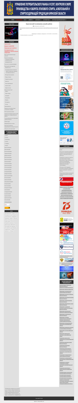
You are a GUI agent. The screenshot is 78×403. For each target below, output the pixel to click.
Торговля (13, 229)
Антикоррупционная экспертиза (11, 69)
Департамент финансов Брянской (66, 289)
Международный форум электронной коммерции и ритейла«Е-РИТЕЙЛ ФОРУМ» (66, 174)
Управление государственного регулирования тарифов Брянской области (66, 359)
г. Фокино (6, 145)
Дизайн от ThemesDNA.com (39, 401)
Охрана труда (7, 121)
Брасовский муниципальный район (39, 24)
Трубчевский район (8, 197)
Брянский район (7, 149)
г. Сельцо (6, 141)
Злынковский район (8, 163)
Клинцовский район (8, 171)
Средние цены (7, 229)
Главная (12, 19)
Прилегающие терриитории (10, 224)
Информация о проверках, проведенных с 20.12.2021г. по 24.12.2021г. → (45, 33)
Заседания (7, 95)
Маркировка (14, 216)
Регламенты (7, 102)
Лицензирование (8, 216)
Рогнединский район (8, 187)
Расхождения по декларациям (10, 227)
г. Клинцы (6, 137)
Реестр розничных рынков (9, 111)
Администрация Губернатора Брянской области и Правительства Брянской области (66, 286)
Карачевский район (8, 165)
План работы (7, 97)
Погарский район (8, 183)
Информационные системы (10, 123)
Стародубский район (8, 191)
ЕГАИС (13, 213)
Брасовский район (8, 147)
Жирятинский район (8, 159)
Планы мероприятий (9, 83)
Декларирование (8, 213)
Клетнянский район (8, 167)
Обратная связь (8, 87)
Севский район (7, 189)
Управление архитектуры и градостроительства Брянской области (66, 369)
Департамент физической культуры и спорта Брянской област (65, 335)
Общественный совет (8, 89)
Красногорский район (8, 175)
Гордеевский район (8, 153)
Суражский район (8, 195)
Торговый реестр (8, 106)
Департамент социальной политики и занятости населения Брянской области (66, 308)
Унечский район (7, 199)
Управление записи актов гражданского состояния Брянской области (66, 339)
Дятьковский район (8, 157)
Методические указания (9, 74)
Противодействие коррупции (10, 66)
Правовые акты (8, 67)
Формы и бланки (8, 77)
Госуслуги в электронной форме (10, 64)
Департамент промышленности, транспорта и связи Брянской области (66, 324)
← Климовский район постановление (26, 35)
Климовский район (8, 169)
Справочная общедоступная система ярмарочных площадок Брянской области (11, 115)
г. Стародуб (7, 143)
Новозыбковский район (9, 181)
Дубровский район (8, 155)
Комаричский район (8, 173)
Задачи (6, 91)
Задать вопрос (8, 93)
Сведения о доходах (9, 79)
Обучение (15, 218)
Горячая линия (7, 85)
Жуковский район (8, 161)
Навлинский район (8, 179)
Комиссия (7, 81)
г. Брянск (6, 135)
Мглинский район (8, 177)
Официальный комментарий (10, 128)
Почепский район (8, 185)
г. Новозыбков (7, 139)
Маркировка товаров (8, 218)
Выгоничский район (8, 151)
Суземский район (8, 193)
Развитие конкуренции (9, 57)
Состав (6, 104)
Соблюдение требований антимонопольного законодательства (9, 61)
